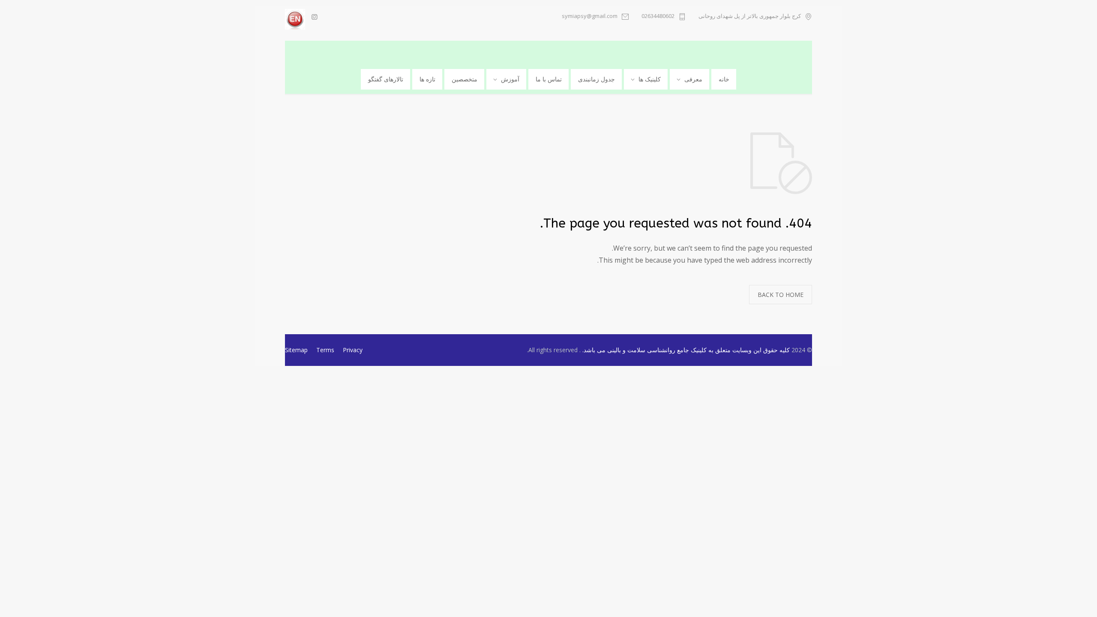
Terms (325, 350)
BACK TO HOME (780, 295)
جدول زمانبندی (596, 79)
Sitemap (296, 350)
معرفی (693, 79)
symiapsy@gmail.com (589, 16)
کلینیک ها (649, 79)
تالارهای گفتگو (385, 79)
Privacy (353, 350)
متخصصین (464, 79)
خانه (724, 79)
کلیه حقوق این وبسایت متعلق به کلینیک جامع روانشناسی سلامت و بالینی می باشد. (685, 350)
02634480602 (657, 16)
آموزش (510, 79)
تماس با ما (549, 79)
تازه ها (427, 79)
